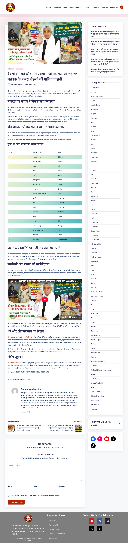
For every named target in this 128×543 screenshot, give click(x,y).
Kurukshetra (95, 240)
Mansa (93, 266)
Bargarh (93, 114)
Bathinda (94, 118)
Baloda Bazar (95, 105)
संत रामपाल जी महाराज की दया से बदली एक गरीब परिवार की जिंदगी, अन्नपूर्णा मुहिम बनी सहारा (105, 70)
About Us (52, 521)
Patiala (93, 309)
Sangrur (93, 357)
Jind (92, 218)
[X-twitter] (91, 528)
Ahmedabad (95, 88)
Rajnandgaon (95, 335)
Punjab (93, 322)
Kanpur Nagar (95, 231)
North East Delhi (96, 292)
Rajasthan (94, 331)
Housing (93, 201)
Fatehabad (94, 161)
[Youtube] (91, 521)
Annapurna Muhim (31, 389)
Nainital (93, 283)
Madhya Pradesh (96, 257)
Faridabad (94, 157)
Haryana (19, 69)
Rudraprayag (95, 353)
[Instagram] (107, 521)
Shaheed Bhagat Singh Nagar (101, 370)
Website (62, 486)
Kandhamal (94, 227)
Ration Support (96, 340)
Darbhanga (94, 140)
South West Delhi (97, 383)
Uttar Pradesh (95, 400)
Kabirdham (94, 222)
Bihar (92, 131)
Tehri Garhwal (95, 392)
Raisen (93, 326)
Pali (92, 305)
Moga (92, 270)
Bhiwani (93, 127)
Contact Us (53, 538)
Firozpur (93, 170)
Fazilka (93, 166)
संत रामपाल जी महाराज (14, 363)
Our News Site (54, 525)
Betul (92, 122)
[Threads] (99, 528)
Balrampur (94, 109)
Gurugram (94, 183)
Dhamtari (94, 148)
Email (36, 486)
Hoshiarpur (94, 196)
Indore (93, 205)
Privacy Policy (54, 529)
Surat (92, 387)
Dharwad (94, 153)
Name (10, 486)
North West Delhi (97, 296)
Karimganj (94, 235)
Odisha (93, 300)
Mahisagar (94, 261)
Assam (93, 101)
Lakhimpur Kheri (96, 244)
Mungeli (93, 279)
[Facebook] (93, 438)
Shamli (93, 374)
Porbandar (94, 318)
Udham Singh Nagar (98, 396)
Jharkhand (94, 214)
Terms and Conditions (57, 534)
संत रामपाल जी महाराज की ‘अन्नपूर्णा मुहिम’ (19, 337)
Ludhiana (94, 253)
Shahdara (94, 366)
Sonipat (93, 379)
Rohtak (11, 69)
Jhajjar (93, 209)
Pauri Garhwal (96, 313)
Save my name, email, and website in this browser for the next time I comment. (35, 495)
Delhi (92, 144)
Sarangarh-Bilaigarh (97, 361)
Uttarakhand (95, 405)
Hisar (92, 192)
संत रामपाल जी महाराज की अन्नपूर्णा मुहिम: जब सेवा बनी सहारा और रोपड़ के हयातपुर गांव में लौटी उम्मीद (105, 43)
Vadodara (94, 409)
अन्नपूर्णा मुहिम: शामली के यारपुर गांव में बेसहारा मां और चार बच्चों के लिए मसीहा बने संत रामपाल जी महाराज (104, 51)
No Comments (44, 84)
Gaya (92, 174)
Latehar (93, 248)
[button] (25, 412)
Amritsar (94, 92)
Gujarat (93, 179)
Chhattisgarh (95, 135)
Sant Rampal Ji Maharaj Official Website (28, 539)
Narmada (94, 287)
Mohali (93, 274)
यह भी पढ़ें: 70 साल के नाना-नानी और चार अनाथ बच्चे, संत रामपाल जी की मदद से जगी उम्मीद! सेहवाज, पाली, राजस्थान (39, 139)
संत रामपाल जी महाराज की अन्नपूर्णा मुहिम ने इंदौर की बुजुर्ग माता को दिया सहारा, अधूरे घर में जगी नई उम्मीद (105, 34)
